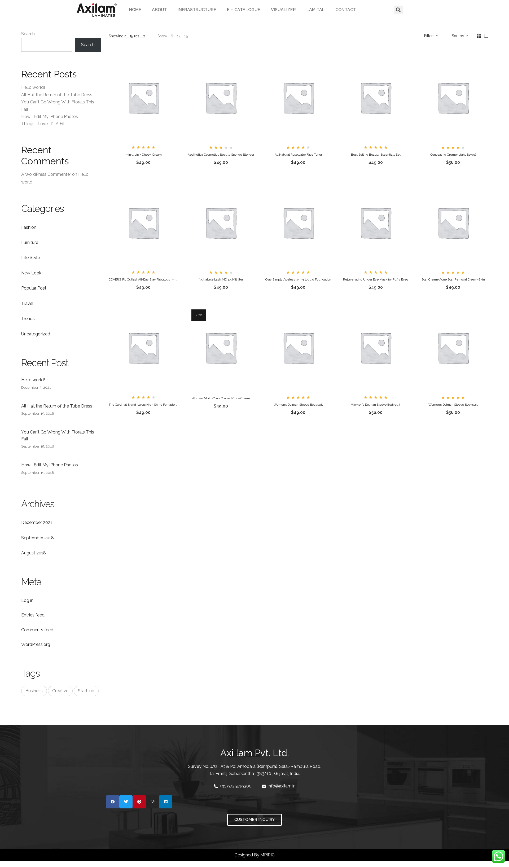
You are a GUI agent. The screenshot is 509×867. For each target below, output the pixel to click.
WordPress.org (35, 644)
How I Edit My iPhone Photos (49, 116)
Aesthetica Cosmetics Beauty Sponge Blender (221, 154)
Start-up (86, 690)
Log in (27, 600)
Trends (28, 318)
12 (179, 36)
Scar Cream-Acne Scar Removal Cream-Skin (453, 279)
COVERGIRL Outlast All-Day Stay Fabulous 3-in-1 (144, 279)
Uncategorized (35, 333)
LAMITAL (315, 9)
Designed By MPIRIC (254, 854)
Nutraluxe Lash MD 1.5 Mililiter (221, 279)
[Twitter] (126, 801)
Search (28, 33)
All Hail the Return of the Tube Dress (56, 94)
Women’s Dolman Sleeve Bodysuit (298, 404)
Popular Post (33, 288)
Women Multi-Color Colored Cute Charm (221, 398)
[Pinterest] (139, 801)
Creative (60, 690)
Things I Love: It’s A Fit (43, 123)
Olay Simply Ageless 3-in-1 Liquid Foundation (298, 279)
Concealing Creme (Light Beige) (453, 154)
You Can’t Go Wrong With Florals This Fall (57, 435)
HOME (135, 9)
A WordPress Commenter (46, 174)
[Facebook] (112, 801)
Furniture (29, 242)
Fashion (28, 227)
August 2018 (33, 552)
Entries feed (33, 615)
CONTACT (345, 9)
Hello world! (33, 87)
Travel (27, 303)
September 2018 (37, 537)
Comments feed (37, 629)
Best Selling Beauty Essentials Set (376, 154)
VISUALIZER (283, 9)
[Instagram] (152, 801)
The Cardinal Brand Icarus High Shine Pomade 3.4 (144, 404)
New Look (31, 272)
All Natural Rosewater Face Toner (298, 154)
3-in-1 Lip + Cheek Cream (143, 154)
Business (34, 690)
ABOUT (159, 9)
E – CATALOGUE (243, 9)
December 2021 (36, 522)
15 (186, 36)
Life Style (30, 257)
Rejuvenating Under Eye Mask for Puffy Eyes (375, 279)
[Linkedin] (165, 801)
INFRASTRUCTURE (197, 9)
